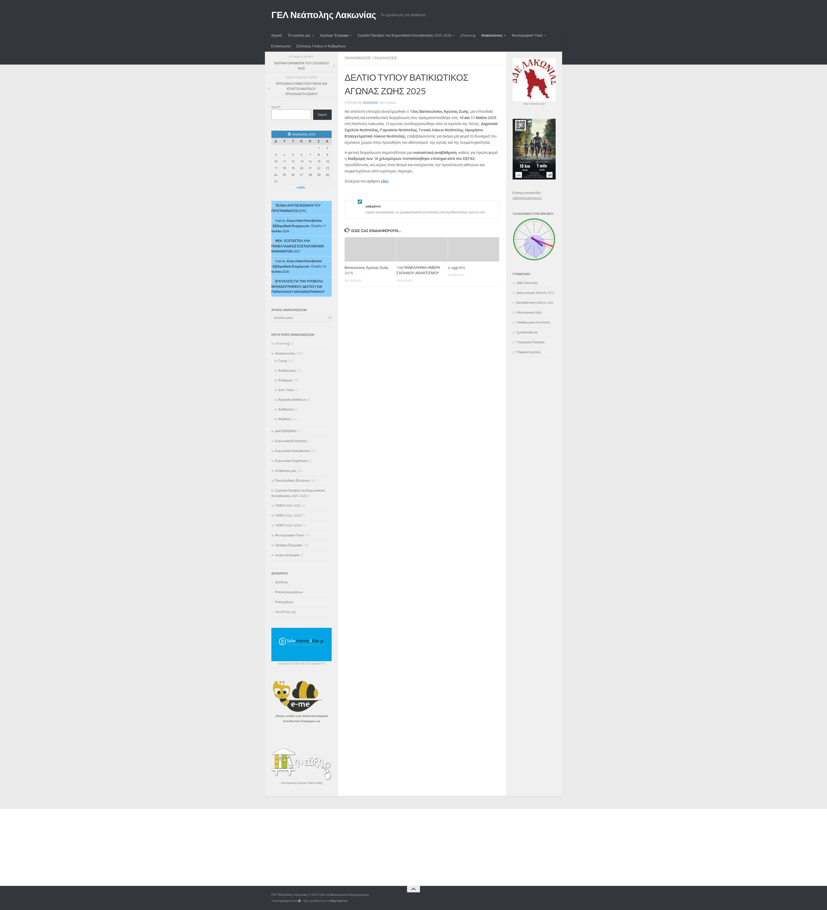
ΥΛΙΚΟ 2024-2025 (288, 515)
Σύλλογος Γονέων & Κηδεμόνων (321, 46)
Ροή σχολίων (284, 602)
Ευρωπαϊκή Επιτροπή (290, 441)
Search (275, 107)
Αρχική (276, 35)
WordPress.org (285, 612)
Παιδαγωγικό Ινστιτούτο (533, 322)
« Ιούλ (300, 187)
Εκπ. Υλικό (286, 390)
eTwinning (467, 35)
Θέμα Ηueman (339, 900)
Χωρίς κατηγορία (287, 555)
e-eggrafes (456, 267)
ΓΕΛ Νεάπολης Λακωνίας (323, 15)
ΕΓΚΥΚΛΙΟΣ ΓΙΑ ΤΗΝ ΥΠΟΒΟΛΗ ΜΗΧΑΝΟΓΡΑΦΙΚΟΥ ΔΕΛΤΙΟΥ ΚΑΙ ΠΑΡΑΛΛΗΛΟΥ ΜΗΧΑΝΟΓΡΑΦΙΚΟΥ (298, 286)
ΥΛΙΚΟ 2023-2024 (288, 506)
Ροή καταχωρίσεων (289, 592)
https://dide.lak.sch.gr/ (534, 103)
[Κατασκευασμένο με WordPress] (299, 900)
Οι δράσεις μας (285, 471)
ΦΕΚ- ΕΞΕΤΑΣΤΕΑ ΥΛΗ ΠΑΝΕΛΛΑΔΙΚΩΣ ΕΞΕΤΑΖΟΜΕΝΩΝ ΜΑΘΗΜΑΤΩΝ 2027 (297, 246)
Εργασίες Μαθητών (292, 400)
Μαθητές (284, 419)
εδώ (384, 181)
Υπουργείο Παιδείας (530, 342)
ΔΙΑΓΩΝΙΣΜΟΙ (285, 431)
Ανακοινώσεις (492, 35)
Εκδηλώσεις (385, 58)
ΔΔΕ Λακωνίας (527, 283)
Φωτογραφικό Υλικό (527, 35)
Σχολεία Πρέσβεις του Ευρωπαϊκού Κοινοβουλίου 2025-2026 (404, 35)
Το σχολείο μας (299, 35)
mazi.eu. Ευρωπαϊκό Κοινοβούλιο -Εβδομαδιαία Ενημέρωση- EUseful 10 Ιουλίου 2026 (298, 266)
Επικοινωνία (280, 46)
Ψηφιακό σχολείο (528, 352)
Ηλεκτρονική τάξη (529, 312)
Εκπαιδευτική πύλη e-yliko (534, 303)
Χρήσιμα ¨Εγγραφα (334, 35)
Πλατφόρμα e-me (310, 721)
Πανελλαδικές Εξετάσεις (292, 481)
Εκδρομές (285, 380)
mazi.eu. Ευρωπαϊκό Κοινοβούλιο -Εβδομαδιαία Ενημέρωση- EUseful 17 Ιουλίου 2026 (298, 226)
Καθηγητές (286, 409)
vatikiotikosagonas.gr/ (527, 198)
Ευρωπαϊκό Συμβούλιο (291, 461)
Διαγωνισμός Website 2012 (535, 293)
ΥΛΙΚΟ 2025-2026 (288, 525)
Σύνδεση (281, 582)
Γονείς (282, 361)
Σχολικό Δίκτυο (527, 332)
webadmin (370, 103)
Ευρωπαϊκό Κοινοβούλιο (292, 451)
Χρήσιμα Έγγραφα (288, 545)
